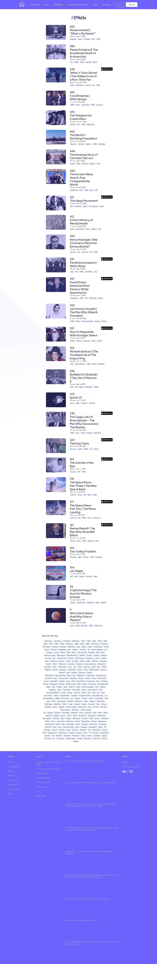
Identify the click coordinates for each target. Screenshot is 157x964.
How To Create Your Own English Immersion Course (87, 899)
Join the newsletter (130, 766)
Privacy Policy (14, 789)
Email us (125, 762)
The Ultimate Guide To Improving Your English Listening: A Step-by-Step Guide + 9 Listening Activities (92, 829)
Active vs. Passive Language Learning (81, 920)
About (46, 5)
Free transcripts (43, 778)
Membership (41, 773)
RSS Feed (40, 796)
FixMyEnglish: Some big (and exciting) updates (85, 761)
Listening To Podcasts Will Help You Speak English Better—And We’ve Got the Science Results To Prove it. (91, 876)
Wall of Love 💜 (14, 775)
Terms (10, 793)
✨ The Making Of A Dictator (77, 5)
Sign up (132, 4)
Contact (125, 756)
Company (11, 756)
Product (38, 756)
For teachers (13, 780)
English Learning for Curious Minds (48, 763)
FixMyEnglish (58, 5)
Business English (43, 782)
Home (10, 762)
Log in (119, 4)
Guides (67, 756)
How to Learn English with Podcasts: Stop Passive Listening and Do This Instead (92, 943)
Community (105, 5)
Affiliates (11, 784)
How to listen (42, 787)
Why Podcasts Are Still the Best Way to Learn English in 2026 (91, 782)
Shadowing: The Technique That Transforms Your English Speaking (89, 852)
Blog (95, 5)
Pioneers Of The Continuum (48, 769)
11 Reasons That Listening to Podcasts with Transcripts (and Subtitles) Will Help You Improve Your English (90, 805)
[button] (35, 4)
